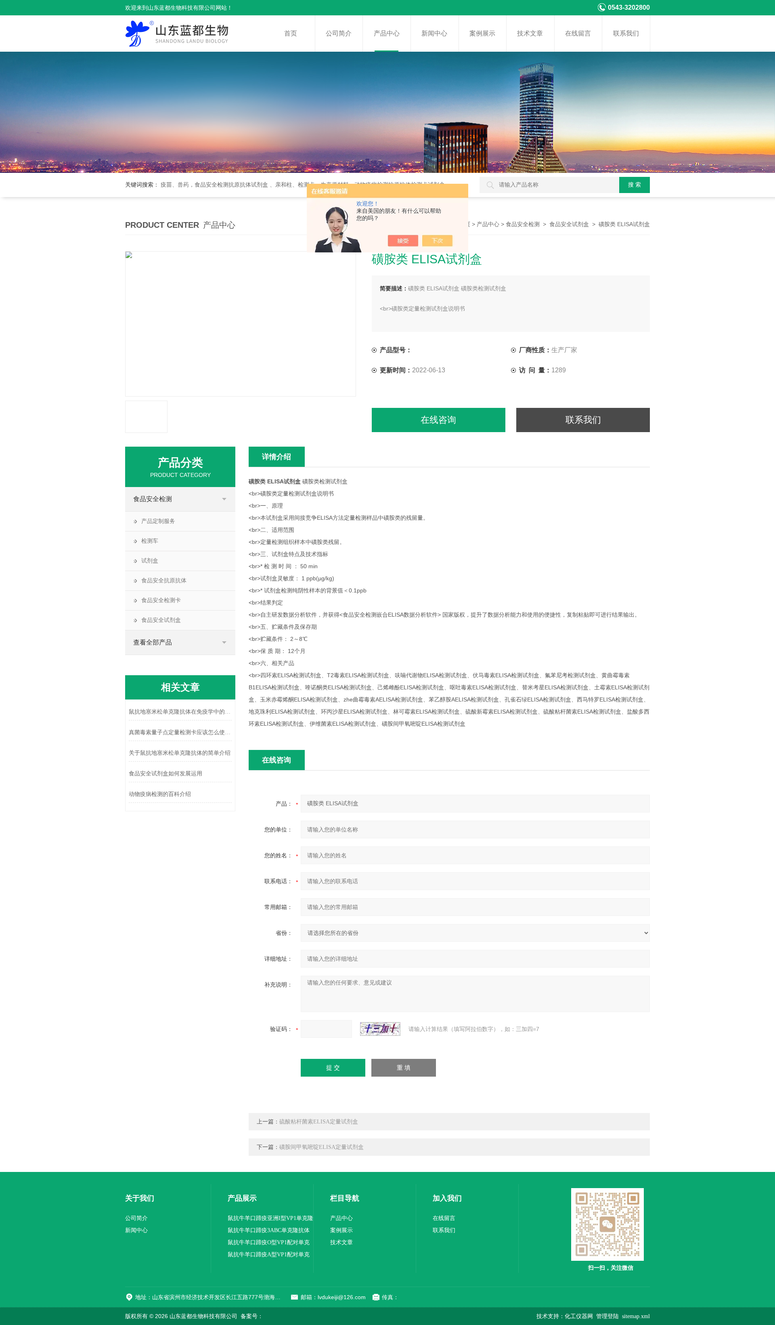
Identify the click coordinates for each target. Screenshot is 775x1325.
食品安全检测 (523, 224)
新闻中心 (434, 33)
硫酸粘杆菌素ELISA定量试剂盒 (318, 1122)
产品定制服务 (158, 521)
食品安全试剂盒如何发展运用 (165, 774)
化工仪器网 (579, 1316)
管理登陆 (607, 1316)
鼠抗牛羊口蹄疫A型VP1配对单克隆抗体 (269, 1256)
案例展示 (482, 33)
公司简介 (339, 33)
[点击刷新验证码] (380, 1029)
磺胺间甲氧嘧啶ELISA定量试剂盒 (321, 1147)
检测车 (149, 541)
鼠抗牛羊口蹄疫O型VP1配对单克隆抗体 (269, 1244)
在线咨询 (438, 420)
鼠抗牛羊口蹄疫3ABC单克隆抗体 (269, 1230)
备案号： (252, 1316)
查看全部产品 (152, 642)
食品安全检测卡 (161, 600)
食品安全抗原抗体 (163, 580)
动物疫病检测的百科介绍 (160, 794)
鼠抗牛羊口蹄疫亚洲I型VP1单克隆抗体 (270, 1219)
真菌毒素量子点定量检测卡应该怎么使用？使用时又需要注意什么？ (180, 732)
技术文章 (530, 33)
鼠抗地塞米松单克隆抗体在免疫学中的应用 (180, 712)
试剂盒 (149, 561)
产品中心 (387, 33)
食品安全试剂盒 (569, 224)
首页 (290, 33)
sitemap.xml (636, 1316)
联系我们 (626, 33)
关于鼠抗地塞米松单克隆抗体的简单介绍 (179, 753)
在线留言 (578, 33)
